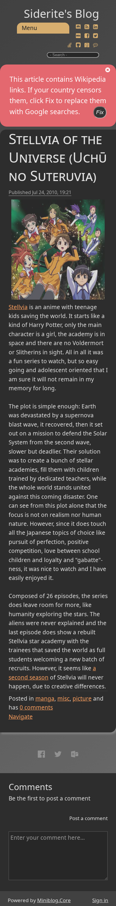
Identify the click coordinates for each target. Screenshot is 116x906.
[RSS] (86, 27)
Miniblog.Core (54, 900)
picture (82, 698)
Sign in (100, 900)
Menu (29, 28)
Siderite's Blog (61, 13)
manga (44, 698)
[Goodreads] (86, 45)
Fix (100, 112)
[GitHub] (78, 45)
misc (63, 698)
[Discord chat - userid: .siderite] (78, 27)
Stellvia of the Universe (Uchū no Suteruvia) (58, 157)
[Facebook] (86, 36)
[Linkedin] (95, 27)
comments (36, 707)
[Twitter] (95, 36)
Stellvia (18, 307)
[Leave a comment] (95, 45)
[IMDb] (78, 36)
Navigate (21, 717)
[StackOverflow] (69, 45)
